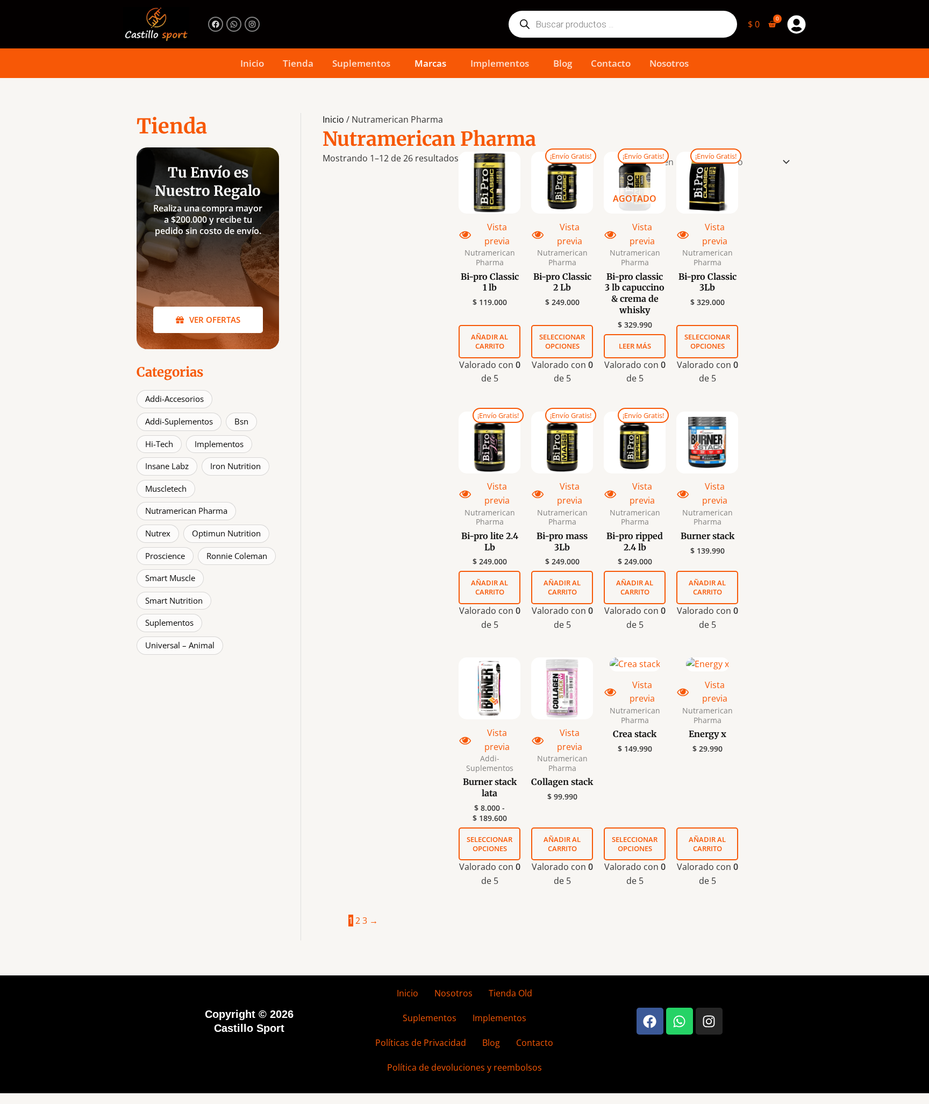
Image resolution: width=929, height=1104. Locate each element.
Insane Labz (167, 466)
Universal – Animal (180, 645)
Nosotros (669, 63)
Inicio (252, 63)
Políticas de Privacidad (420, 1043)
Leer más (635, 346)
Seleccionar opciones (562, 341)
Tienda (298, 63)
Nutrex (157, 533)
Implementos (499, 63)
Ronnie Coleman (236, 555)
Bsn (241, 421)
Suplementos (361, 63)
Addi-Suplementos (179, 421)
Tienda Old (510, 993)
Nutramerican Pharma (186, 510)
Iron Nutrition (235, 466)
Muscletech (166, 488)
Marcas (430, 63)
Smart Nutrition (174, 600)
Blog (562, 63)
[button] (364, 63)
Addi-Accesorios (174, 398)
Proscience (165, 555)
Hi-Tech (159, 443)
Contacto (611, 63)
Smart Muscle (170, 577)
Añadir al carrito (489, 341)
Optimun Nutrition (226, 533)
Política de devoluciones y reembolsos (464, 1067)
